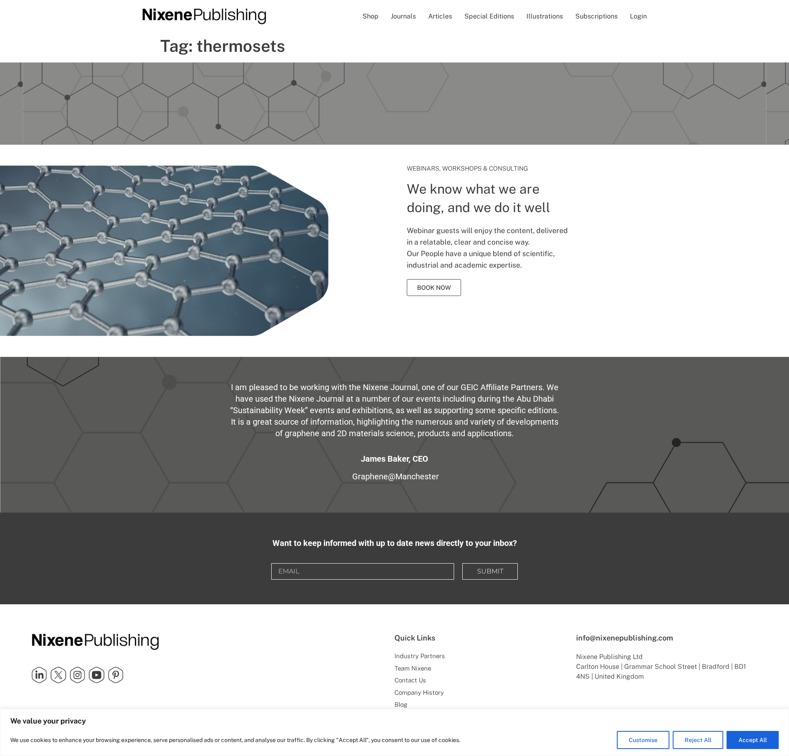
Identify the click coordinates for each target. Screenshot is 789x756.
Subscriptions (596, 16)
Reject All (698, 740)
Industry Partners (419, 655)
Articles (440, 16)
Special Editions (489, 16)
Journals (403, 16)
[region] (394, 732)
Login (638, 16)
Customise (643, 740)
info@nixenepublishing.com (624, 637)
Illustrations (544, 16)
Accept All (752, 740)
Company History (419, 692)
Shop (370, 16)
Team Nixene (412, 668)
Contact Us (410, 680)
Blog (400, 704)
